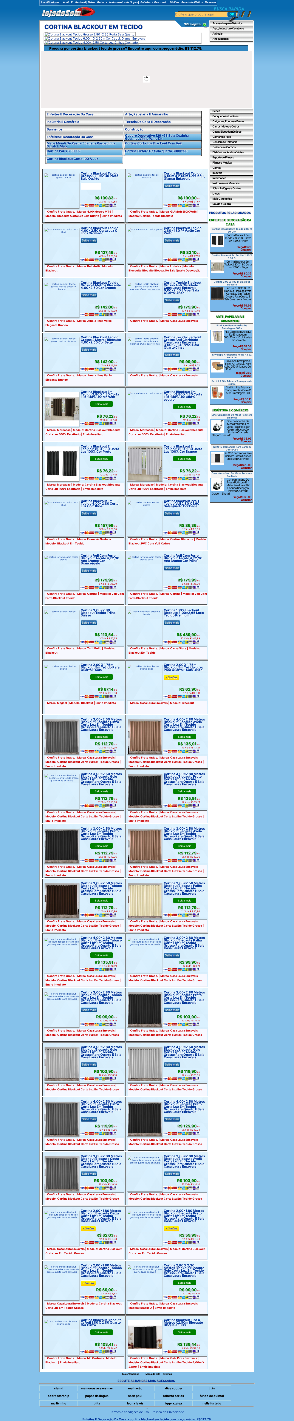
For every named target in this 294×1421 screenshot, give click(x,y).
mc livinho (58, 1403)
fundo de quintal (212, 1396)
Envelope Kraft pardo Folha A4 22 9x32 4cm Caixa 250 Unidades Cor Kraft (238, 368)
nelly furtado (212, 1403)
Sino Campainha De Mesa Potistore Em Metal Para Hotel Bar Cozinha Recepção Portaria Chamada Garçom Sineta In (231, 431)
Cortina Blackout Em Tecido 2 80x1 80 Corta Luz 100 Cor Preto (238, 242)
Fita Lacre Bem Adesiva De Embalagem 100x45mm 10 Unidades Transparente (238, 340)
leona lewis (135, 1403)
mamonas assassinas (97, 1388)
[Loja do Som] (68, 12)
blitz (97, 1403)
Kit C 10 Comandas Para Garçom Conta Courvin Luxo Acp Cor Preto (237, 460)
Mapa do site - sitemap (158, 1373)
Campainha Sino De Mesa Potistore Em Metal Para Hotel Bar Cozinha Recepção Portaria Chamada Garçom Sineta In (231, 489)
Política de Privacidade (168, 1412)
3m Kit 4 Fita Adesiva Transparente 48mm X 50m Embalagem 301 (238, 395)
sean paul (135, 1396)
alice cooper (173, 1388)
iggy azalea (173, 1403)
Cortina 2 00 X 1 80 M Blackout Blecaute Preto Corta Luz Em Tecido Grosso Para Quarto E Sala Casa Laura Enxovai (237, 298)
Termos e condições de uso (129, 1412)
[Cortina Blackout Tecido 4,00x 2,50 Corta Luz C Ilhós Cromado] (91, 42)
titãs (212, 1388)
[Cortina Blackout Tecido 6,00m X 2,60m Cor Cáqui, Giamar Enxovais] (95, 38)
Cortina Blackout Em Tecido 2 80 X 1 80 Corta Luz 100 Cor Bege (238, 269)
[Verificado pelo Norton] (192, 27)
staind (58, 1388)
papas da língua (96, 1396)
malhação (135, 1388)
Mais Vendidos (130, 1373)
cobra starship (58, 1396)
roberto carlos (173, 1396)
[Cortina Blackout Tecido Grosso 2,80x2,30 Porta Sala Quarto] (90, 34)
